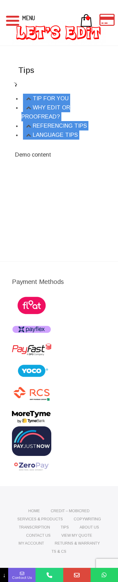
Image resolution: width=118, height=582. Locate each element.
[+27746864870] (104, 575)
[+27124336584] (49, 575)
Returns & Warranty (77, 543)
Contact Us (38, 535)
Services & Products (40, 519)
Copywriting (87, 519)
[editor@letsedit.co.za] (77, 575)
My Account (31, 543)
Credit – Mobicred (70, 511)
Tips (65, 527)
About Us (89, 527)
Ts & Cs (59, 551)
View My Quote (76, 535)
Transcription (34, 527)
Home (34, 511)
